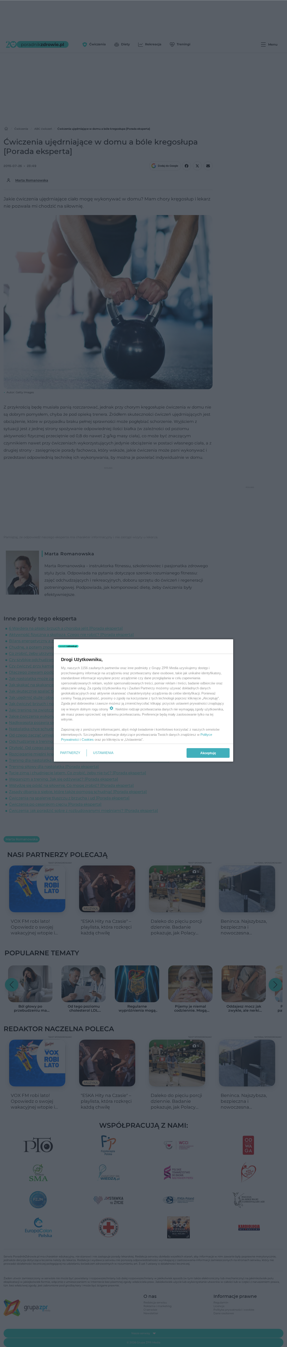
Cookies (88, 739)
